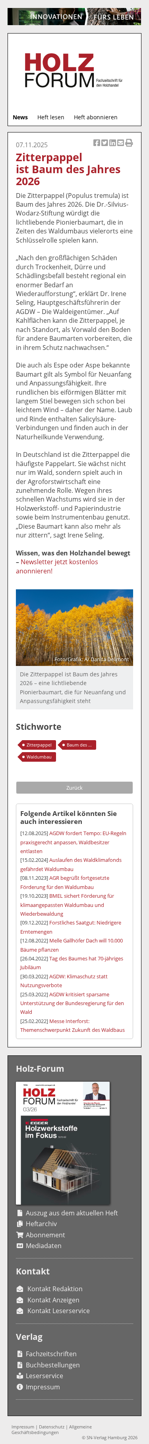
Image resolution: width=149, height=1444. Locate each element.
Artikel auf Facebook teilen (97, 147)
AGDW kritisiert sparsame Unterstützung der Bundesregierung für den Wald (72, 1003)
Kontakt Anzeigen (53, 1300)
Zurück (74, 787)
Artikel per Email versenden (121, 147)
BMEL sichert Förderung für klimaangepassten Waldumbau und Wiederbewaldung (67, 904)
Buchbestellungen (53, 1365)
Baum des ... (79, 745)
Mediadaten (44, 1245)
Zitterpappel (39, 745)
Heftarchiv (41, 1223)
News (20, 117)
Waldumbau (39, 757)
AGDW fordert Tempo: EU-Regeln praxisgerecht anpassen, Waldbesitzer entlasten (73, 842)
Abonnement (45, 1235)
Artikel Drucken (129, 147)
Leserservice (44, 1375)
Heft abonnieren (96, 117)
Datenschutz (51, 1427)
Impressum (43, 1387)
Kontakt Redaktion (55, 1288)
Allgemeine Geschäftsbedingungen (52, 1429)
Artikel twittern (105, 147)
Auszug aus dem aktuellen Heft (72, 1213)
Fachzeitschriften (51, 1353)
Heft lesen (50, 117)
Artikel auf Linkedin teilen (113, 147)
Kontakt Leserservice (58, 1310)
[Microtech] (74, 16)
